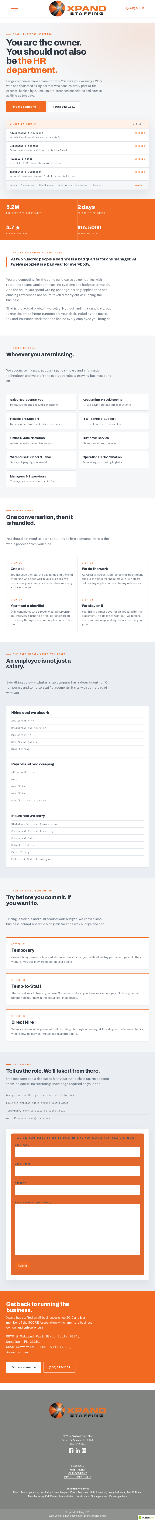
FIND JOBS (77, 1465)
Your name (22, 1144)
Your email (23, 1164)
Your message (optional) (33, 1202)
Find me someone (26, 106)
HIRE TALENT (77, 1469)
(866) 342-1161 (64, 106)
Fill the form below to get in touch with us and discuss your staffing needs (74, 1137)
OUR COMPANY (77, 1473)
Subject (20, 1183)
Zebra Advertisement (95, 1515)
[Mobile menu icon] (14, 8)
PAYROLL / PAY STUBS (77, 1477)
